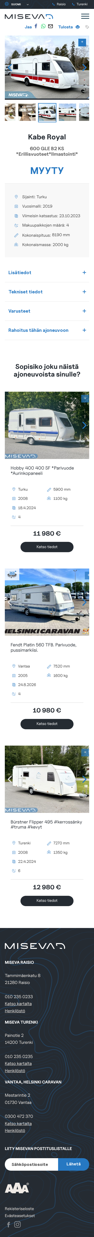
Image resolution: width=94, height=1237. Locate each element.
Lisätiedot (19, 272)
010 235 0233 (19, 996)
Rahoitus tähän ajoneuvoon (38, 330)
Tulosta (66, 27)
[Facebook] (36, 26)
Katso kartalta (18, 1003)
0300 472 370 (19, 1116)
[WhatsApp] (43, 26)
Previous (10, 68)
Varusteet (19, 311)
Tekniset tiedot (25, 291)
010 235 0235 (19, 1056)
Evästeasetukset (20, 1215)
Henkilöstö (15, 1011)
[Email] (50, 26)
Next (84, 68)
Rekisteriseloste (19, 1208)
